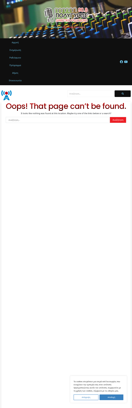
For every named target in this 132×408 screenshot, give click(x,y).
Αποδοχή (111, 397)
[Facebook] (121, 61)
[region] (98, 389)
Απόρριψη (86, 397)
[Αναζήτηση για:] (58, 120)
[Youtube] (125, 61)
